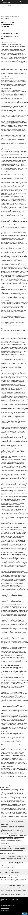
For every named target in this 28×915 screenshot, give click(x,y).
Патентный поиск (6, 2)
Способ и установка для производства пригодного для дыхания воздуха (10, 872)
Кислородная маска (14, 885)
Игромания (3, 902)
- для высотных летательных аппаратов (12, 38)
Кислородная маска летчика (16, 856)
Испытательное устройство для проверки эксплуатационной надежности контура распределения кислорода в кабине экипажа (12, 848)
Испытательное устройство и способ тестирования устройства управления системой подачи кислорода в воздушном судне (13, 837)
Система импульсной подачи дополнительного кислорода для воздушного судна (11, 823)
